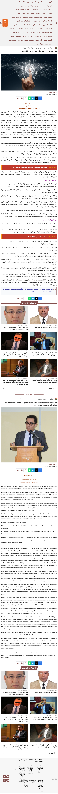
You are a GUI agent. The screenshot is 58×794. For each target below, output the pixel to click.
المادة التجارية (22, 775)
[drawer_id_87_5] (56, 23)
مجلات (42, 791)
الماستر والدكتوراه (32, 780)
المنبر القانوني (22, 767)
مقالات (31, 765)
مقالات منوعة (30, 773)
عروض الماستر (40, 787)
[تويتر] (4, 777)
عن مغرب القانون (24, 780)
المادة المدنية (22, 779)
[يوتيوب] (8, 780)
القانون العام (30, 768)
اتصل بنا (26, 786)
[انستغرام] (4, 780)
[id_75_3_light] (1, 23)
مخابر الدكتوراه (33, 781)
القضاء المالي (22, 771)
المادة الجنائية (22, 776)
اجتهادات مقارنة (22, 768)
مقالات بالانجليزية (29, 771)
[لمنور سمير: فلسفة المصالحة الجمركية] (43, 318)
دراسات (41, 783)
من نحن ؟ (26, 782)
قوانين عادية (41, 769)
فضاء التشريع (40, 765)
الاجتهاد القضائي (22, 765)
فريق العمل (26, 785)
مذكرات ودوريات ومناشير (38, 770)
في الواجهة (50, 48)
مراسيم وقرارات (40, 771)
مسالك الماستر (33, 782)
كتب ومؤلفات (40, 789)
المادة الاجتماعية (22, 773)
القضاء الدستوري (22, 770)
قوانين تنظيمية (40, 768)
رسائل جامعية (40, 786)
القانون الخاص (30, 767)
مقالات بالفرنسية (29, 770)
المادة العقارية (22, 777)
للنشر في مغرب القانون (23, 781)
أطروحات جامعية (40, 781)
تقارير (42, 782)
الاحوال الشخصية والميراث (20, 769)
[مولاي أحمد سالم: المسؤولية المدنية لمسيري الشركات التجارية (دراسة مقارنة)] (43, 372)
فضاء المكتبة (40, 780)
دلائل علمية (41, 785)
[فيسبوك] (8, 777)
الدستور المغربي (40, 767)
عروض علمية (40, 788)
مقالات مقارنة (30, 769)
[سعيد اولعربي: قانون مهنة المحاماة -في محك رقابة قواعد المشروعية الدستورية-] (14, 318)
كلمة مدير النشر (25, 783)
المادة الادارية (22, 774)
